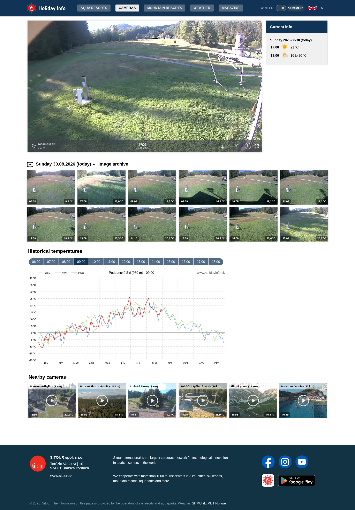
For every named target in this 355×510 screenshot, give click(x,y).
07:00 (51, 262)
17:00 (201, 262)
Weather (202, 8)
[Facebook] (268, 462)
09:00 (81, 262)
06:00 (36, 262)
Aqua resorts (94, 8)
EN (321, 8)
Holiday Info (42, 5)
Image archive (113, 164)
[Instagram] (285, 462)
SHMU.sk (199, 503)
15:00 (171, 262)
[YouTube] (301, 462)
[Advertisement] (296, 109)
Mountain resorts (164, 8)
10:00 (96, 262)
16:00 (186, 262)
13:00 (141, 262)
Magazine (231, 8)
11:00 (111, 262)
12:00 (126, 262)
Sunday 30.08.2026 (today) (63, 164)
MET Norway (217, 503)
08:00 (66, 262)
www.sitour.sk (61, 476)
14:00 (156, 262)
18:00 (216, 262)
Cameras (127, 8)
